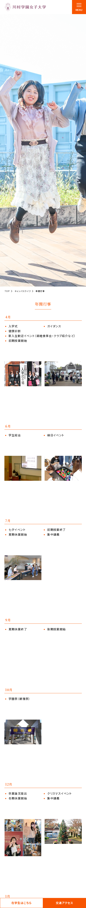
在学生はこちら (21, 903)
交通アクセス (64, 903)
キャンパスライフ (23, 291)
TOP (7, 291)
